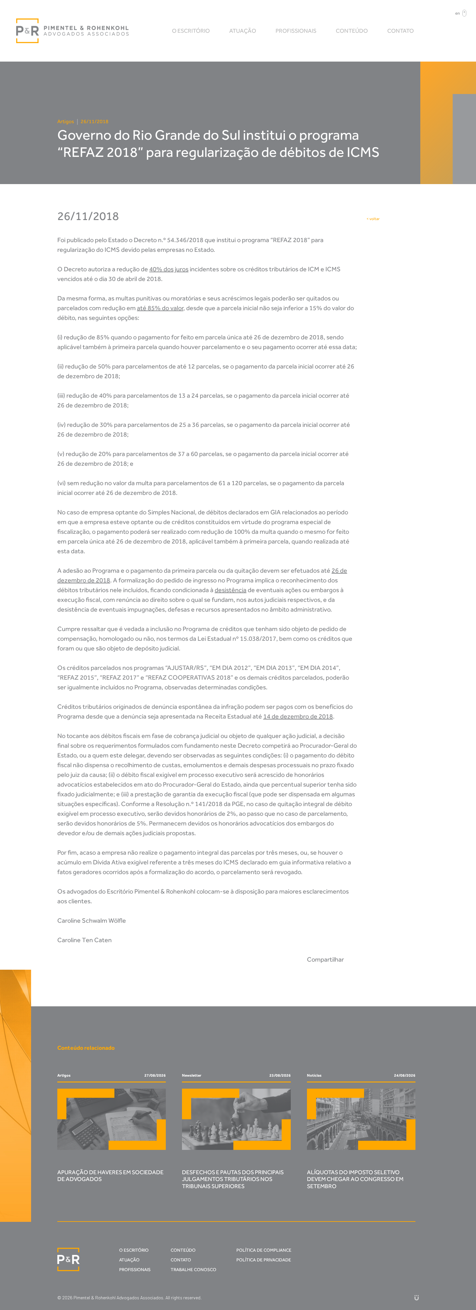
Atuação (242, 30)
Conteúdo (352, 30)
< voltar (373, 218)
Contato (400, 30)
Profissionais (296, 30)
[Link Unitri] (416, 1297)
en (457, 13)
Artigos (65, 121)
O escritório (191, 30)
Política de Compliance (263, 1250)
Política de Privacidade (263, 1260)
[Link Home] (73, 30)
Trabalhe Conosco (193, 1269)
